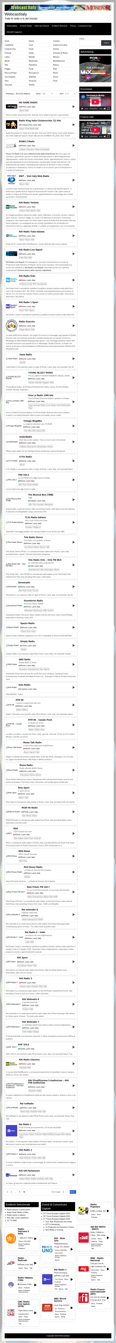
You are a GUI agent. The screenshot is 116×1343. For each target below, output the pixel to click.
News (22, 310)
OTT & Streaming (52, 1224)
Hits (20, 484)
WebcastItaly (12, 26)
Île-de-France (98, 1300)
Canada (31, 1310)
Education (30, 149)
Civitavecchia (10, 49)
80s (29, 430)
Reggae (46, 382)
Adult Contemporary (35, 897)
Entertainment (34, 569)
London (56, 1305)
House (50, 446)
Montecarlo (33, 61)
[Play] (82, 108)
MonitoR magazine (14, 32)
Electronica (38, 610)
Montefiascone (59, 61)
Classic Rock (25, 631)
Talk (26, 184)
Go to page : (56, 1192)
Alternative (49, 504)
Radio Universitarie (42, 149)
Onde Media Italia (31, 128)
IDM (44, 610)
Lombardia (99, 1211)
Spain (104, 1266)
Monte (7, 61)
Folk (21, 257)
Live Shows (29, 547)
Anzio (7, 41)
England (60, 1305)
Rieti (55, 69)
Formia (56, 49)
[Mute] (105, 108)
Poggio (7, 69)
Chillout (22, 446)
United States (103, 1235)
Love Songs (51, 405)
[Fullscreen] (108, 108)
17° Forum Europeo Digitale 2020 (56, 1219)
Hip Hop (38, 382)
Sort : (62, 94)
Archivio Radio (26, 26)
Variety (35, 484)
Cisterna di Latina (60, 45)
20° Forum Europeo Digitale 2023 (56, 1213)
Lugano (57, 1247)
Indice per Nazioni (42, 26)
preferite (37, 838)
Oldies (24, 710)
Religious (37, 527)
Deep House (31, 446)
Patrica (56, 65)
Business (61, 1309)
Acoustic (40, 504)
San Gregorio (10, 77)
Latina (7, 57)
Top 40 (22, 362)
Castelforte (9, 45)
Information (49, 569)
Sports (33, 210)
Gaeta (31, 53)
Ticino (61, 1247)
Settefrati (32, 77)
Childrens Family (26, 284)
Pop (25, 257)
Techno (50, 610)
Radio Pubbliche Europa (51, 1134)
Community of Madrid (99, 1266)
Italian (22, 239)
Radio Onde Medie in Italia (17, 1212)
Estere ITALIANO (24, 1241)
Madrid (93, 1266)
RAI (26, 110)
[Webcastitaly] (58, 10)
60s (30, 504)
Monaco (56, 57)
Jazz (33, 631)
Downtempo (41, 446)
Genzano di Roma (60, 53)
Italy (33, 107)
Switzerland (66, 1247)
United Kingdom (66, 1305)
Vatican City (23, 1238)
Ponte (31, 69)
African (31, 382)
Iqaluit (21, 1310)
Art (56, 1309)
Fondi (31, 49)
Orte (6, 65)
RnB (51, 382)
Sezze (55, 77)
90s (34, 430)
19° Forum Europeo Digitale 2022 (56, 1216)
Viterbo (32, 85)
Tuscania (8, 85)
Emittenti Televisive (59, 26)
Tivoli (55, 81)
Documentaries (60, 1311)
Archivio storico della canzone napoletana (34, 270)
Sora (6, 81)
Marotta (32, 57)
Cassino (56, 41)
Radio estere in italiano (16, 1215)
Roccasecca (34, 73)
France (103, 1300)
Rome (55, 73)
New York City (94, 1235)
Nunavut (25, 1310)
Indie (27, 942)
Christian (29, 527)
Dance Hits (41, 430)
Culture (22, 210)
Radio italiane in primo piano (18, 1210)
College (22, 149)
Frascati (8, 53)
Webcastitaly (16, 14)
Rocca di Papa (11, 73)
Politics (33, 1179)
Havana (23, 1284)
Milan (93, 1211)
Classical (23, 1067)
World (63, 1317)
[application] (95, 102)
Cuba (29, 1284)
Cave (31, 45)
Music (22, 110)
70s (25, 430)
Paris (93, 1300)
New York (98, 1235)
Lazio (29, 107)
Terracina (32, 81)
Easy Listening (34, 405)
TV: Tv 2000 (12, 1221)
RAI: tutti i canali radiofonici (18, 1218)
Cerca (81, 39)
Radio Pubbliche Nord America (24, 1291)
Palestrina (33, 65)
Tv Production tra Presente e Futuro (59, 1227)
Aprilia (31, 41)
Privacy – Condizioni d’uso (81, 26)
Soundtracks (41, 284)
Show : (38, 94)
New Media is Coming (54, 1230)
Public (34, 1158)
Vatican (30, 1238)
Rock (29, 484)
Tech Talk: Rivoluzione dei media (58, 1222)
